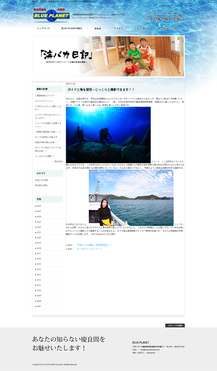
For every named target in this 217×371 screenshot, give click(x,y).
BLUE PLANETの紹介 (71, 30)
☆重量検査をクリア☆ (45, 95)
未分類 (38, 185)
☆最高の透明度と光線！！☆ (48, 132)
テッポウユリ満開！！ (45, 156)
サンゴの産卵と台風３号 (46, 137)
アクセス (118, 30)
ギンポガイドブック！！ (90, 248)
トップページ (43, 30)
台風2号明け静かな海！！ (46, 142)
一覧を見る (58, 161)
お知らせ (39, 180)
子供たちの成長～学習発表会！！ (94, 245)
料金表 (98, 30)
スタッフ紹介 (141, 30)
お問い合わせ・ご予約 (169, 30)
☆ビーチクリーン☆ (44, 101)
